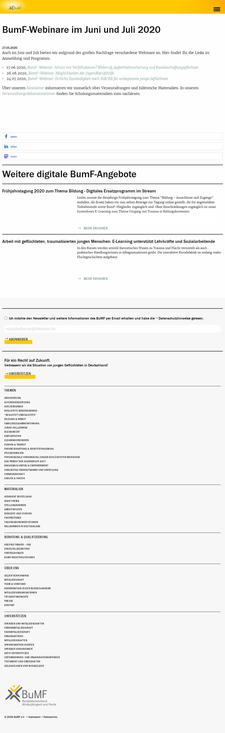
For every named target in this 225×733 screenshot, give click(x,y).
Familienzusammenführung (22, 423)
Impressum (34, 716)
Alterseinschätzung (17, 402)
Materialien (13, 489)
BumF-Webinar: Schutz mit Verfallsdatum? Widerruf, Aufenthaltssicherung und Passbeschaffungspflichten (112, 67)
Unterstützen (20, 374)
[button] (112, 136)
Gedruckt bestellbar (17, 496)
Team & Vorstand (15, 583)
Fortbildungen (14, 552)
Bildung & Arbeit (15, 419)
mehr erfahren (96, 228)
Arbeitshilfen (13, 509)
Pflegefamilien (14, 452)
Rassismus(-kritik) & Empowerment (26, 465)
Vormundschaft (14, 474)
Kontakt (9, 605)
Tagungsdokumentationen (21, 522)
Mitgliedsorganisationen (20, 592)
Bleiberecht (12, 431)
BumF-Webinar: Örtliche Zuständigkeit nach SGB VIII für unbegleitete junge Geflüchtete (98, 78)
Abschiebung (12, 397)
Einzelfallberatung (17, 548)
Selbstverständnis (16, 575)
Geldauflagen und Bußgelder (24, 665)
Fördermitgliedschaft (18, 627)
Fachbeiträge (13, 517)
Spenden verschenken (18, 648)
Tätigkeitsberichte (16, 596)
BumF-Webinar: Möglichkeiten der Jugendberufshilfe (71, 73)
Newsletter (35, 88)
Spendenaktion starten (19, 644)
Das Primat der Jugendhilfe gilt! (25, 461)
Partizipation (12, 436)
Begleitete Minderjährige (20, 410)
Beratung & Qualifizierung (26, 537)
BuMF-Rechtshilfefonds (19, 557)
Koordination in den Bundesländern (27, 588)
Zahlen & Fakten (14, 478)
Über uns (11, 568)
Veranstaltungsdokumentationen (28, 93)
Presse (8, 600)
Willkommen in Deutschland (22, 526)
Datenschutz (50, 716)
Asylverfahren (13, 406)
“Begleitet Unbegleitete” (20, 414)
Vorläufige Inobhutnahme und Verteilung (31, 469)
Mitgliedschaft (14, 579)
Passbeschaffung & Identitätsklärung (29, 448)
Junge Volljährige (16, 427)
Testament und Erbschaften (22, 661)
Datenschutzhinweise (175, 318)
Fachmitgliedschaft (17, 631)
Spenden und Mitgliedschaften (24, 623)
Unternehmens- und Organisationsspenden (32, 657)
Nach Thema (11, 500)
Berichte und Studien (18, 513)
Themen (10, 390)
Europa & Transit (15, 444)
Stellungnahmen (15, 505)
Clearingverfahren (16, 440)
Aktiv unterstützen (16, 653)
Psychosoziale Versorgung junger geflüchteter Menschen (42, 457)
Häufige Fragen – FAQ (17, 544)
